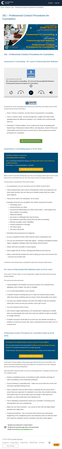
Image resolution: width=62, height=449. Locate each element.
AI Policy (41, 442)
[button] (31, 169)
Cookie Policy (24, 442)
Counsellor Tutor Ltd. (17, 439)
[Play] (31, 93)
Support (50, 3)
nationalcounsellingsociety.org (27, 350)
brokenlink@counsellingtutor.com (22, 429)
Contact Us (5, 442)
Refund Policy (34, 442)
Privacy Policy (14, 442)
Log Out (57, 3)
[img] (31, 86)
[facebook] (49, 442)
